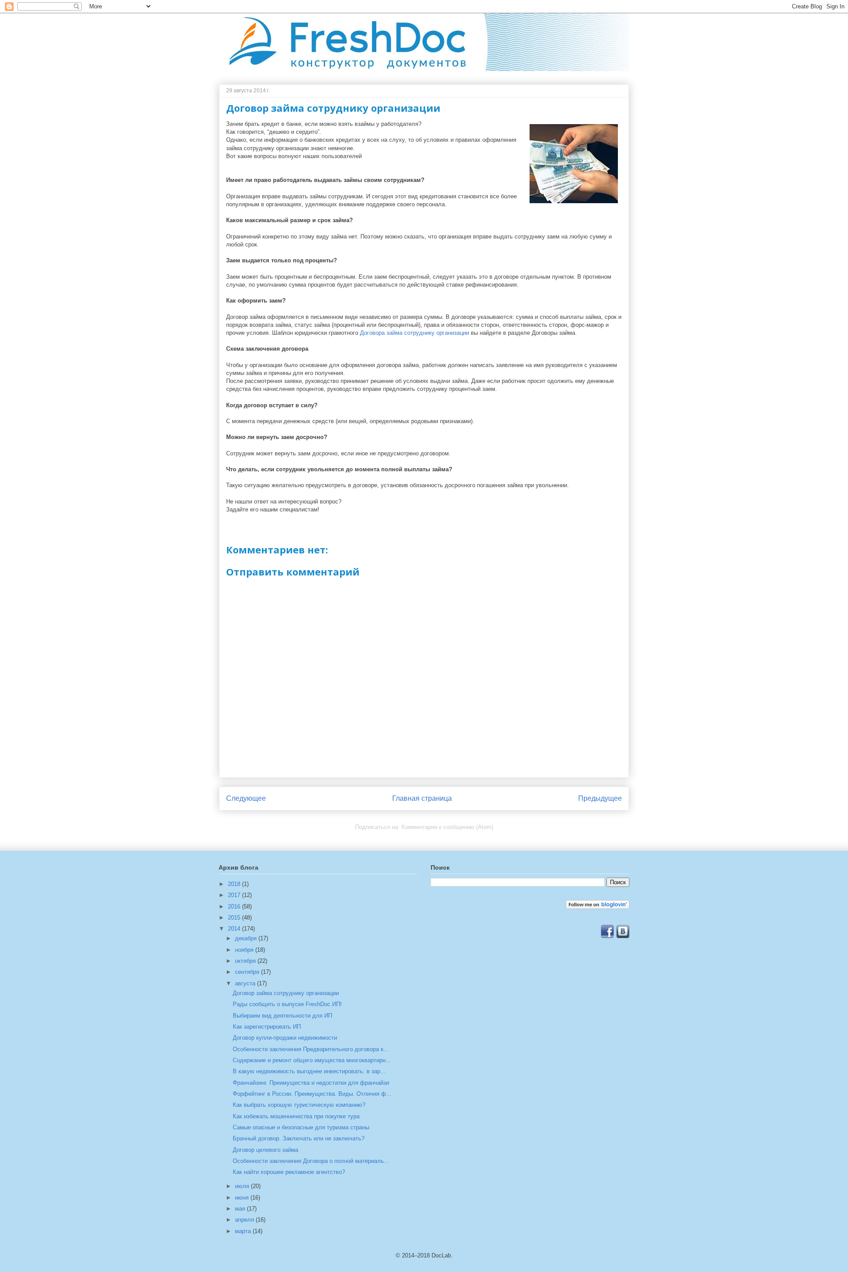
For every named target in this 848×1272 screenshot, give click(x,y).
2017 (235, 895)
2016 (235, 906)
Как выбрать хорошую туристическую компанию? (299, 1105)
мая (241, 1208)
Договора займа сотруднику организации (414, 332)
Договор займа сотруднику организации (286, 993)
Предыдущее (600, 798)
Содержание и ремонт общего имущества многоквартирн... (312, 1060)
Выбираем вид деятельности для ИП (282, 1015)
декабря (246, 938)
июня (242, 1197)
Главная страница (422, 798)
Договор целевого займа (265, 1150)
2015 (235, 917)
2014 (235, 928)
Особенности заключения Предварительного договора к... (311, 1049)
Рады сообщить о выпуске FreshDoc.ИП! (287, 1004)
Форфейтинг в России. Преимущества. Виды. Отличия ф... (312, 1093)
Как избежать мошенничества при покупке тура (296, 1116)
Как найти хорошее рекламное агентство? (289, 1172)
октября (246, 961)
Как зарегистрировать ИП (267, 1026)
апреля (245, 1219)
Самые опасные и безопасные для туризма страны (301, 1127)
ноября (245, 949)
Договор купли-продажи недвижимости (285, 1037)
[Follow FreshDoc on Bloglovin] (597, 907)
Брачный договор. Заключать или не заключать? (298, 1138)
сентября (248, 972)
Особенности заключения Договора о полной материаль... (311, 1161)
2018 (235, 884)
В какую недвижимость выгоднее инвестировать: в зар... (309, 1071)
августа (246, 983)
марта (244, 1231)
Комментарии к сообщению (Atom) (447, 827)
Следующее (246, 798)
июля (243, 1186)
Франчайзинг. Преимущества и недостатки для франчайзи (311, 1082)
